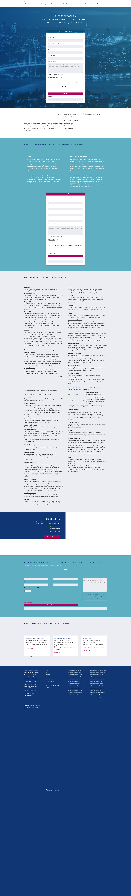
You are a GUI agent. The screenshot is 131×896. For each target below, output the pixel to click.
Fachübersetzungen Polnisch (96, 674)
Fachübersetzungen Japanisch (75, 692)
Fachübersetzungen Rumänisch (97, 679)
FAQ (47, 672)
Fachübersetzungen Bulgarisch (75, 672)
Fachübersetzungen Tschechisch (97, 692)
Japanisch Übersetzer (30, 462)
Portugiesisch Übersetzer (74, 353)
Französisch (93, 159)
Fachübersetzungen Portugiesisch (97, 676)
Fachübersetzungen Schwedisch (97, 683)
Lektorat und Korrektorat (62, 638)
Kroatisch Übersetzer (30, 493)
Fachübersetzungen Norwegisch (97, 672)
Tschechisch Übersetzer (74, 422)
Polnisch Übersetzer (73, 343)
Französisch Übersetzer (30, 425)
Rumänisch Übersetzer (74, 365)
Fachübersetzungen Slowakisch (97, 685)
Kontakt (48, 674)
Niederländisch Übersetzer (75, 320)
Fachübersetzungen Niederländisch (98, 670)
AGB (47, 670)
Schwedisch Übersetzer (74, 378)
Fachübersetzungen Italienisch (75, 690)
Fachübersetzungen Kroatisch (75, 697)
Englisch (72, 159)
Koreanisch (73, 183)
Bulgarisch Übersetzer (30, 302)
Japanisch (95, 181)
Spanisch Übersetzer (73, 409)
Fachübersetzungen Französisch (75, 685)
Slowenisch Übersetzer (91, 392)
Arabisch (79, 186)
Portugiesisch (83, 159)
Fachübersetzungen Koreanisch (75, 694)
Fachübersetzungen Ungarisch (97, 697)
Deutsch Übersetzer (29, 352)
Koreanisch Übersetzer (30, 479)
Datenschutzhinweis (52, 91)
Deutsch (58, 159)
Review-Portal (87, 638)
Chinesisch (89, 181)
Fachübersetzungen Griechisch (75, 688)
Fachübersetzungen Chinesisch (75, 674)
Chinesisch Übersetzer (30, 312)
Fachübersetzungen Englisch (74, 681)
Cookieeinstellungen (50, 681)
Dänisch (26, 330)
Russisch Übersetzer (73, 373)
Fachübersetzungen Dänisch (74, 676)
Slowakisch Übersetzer (74, 386)
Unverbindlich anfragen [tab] (65, 31)
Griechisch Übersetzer (30, 429)
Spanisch (77, 159)
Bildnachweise (27, 700)
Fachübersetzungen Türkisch (96, 694)
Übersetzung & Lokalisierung (35, 638)
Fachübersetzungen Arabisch (74, 670)
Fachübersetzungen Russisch (96, 681)
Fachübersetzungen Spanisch (96, 690)
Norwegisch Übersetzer (74, 331)
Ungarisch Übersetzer (74, 438)
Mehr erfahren (30, 648)
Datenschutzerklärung (51, 679)
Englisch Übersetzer (29, 368)
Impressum (48, 676)
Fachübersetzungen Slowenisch (97, 688)
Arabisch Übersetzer (29, 293)
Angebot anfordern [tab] (65, 193)
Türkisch (74, 186)
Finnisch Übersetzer (29, 403)
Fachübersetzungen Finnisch (74, 683)
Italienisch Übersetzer (30, 452)
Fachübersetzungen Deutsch (74, 679)
